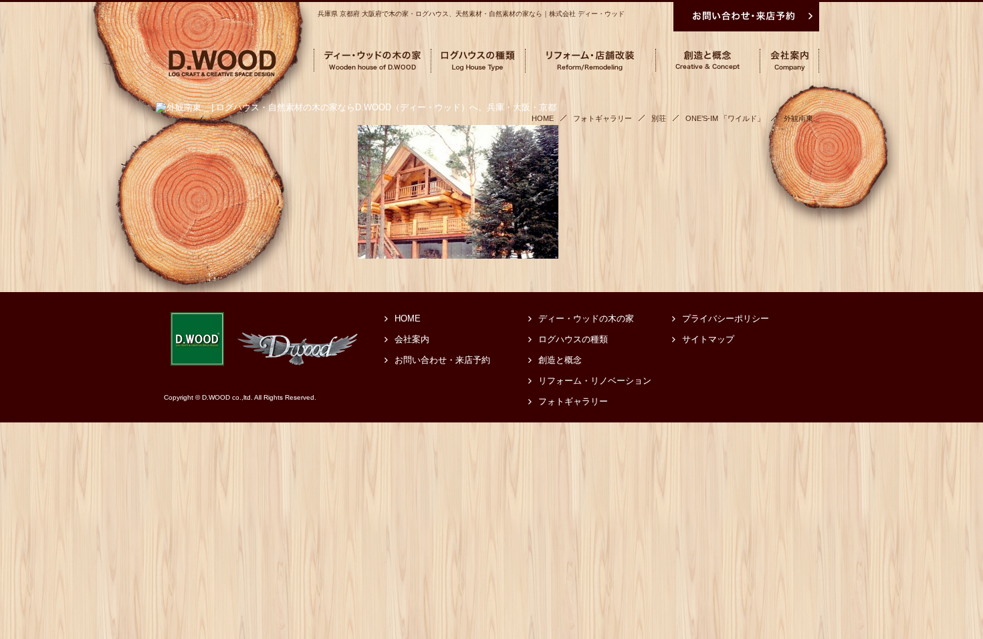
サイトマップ (708, 339)
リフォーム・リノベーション (594, 381)
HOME (408, 318)
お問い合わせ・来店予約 (442, 360)
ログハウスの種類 (573, 339)
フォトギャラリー (573, 401)
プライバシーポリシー (725, 318)
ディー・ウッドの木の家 (586, 318)
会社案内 (412, 339)
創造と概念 (560, 360)
